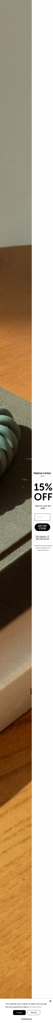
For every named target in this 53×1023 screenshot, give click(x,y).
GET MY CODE (42, 527)
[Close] (50, 1001)
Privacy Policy (36, 1007)
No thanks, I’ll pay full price (42, 537)
